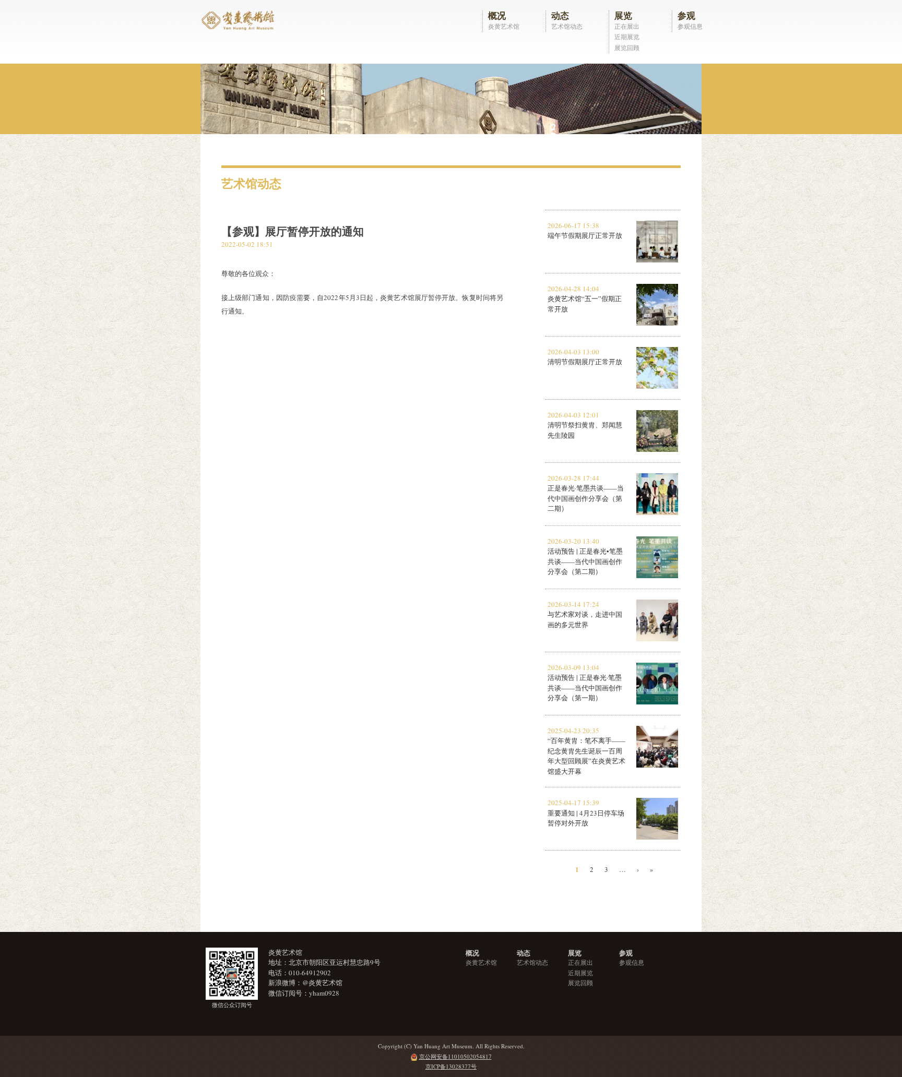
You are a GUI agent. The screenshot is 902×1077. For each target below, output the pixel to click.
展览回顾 (626, 47)
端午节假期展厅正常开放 (585, 235)
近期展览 (626, 36)
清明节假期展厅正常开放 (585, 361)
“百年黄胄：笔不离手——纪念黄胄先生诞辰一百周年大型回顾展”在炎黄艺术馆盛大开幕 (586, 756)
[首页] (239, 19)
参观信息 (690, 26)
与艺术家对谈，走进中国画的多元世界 (585, 619)
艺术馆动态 (567, 26)
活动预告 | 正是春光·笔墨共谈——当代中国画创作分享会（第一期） (585, 687)
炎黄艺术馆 (503, 26)
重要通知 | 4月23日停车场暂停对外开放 (586, 818)
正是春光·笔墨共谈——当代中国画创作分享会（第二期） (586, 498)
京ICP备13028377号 (451, 1066)
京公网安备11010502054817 (455, 1056)
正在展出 (626, 26)
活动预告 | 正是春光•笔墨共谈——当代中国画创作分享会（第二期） (585, 561)
